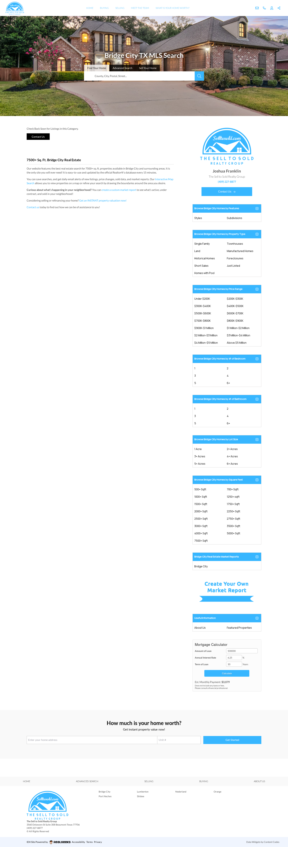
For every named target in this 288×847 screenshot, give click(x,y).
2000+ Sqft (201, 511)
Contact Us (225, 191)
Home (89, 7)
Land (197, 251)
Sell (147, 68)
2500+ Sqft (201, 518)
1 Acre (198, 449)
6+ (228, 383)
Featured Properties (239, 628)
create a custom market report (119, 189)
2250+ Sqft (233, 511)
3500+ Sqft (233, 526)
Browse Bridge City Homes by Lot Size (216, 439)
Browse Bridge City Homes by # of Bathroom (220, 399)
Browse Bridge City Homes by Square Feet (218, 479)
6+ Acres (232, 464)
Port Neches (105, 796)
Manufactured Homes (240, 251)
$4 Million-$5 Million (206, 342)
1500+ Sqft (200, 504)
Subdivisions (234, 218)
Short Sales (201, 266)
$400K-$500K (235, 306)
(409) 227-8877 (227, 181)
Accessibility (78, 841)
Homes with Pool (204, 273)
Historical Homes (204, 258)
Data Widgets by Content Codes (262, 841)
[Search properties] (199, 76)
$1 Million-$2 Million (238, 328)
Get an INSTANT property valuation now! (102, 200)
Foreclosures (235, 258)
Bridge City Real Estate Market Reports (216, 556)
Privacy (98, 841)
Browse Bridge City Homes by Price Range (218, 289)
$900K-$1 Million (204, 328)
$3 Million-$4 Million (238, 335)
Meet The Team (140, 7)
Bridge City (201, 566)
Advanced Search (87, 781)
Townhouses (235, 244)
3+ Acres (199, 456)
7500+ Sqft (201, 540)
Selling (119, 7)
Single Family (202, 244)
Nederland (180, 791)
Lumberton (142, 791)
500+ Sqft (200, 489)
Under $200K (202, 298)
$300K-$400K (202, 306)
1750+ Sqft (233, 504)
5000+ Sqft (233, 533)
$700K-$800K (202, 320)
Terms (89, 841)
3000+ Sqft (201, 526)
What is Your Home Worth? (172, 7)
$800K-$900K (235, 320)
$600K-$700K (235, 313)
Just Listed (233, 266)
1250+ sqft (233, 496)
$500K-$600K (202, 313)
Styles (198, 218)
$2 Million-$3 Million (206, 335)
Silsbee (140, 796)
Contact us (33, 207)
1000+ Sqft (200, 496)
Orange (217, 791)
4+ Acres (232, 456)
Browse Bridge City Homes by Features (216, 208)
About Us (200, 628)
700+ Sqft (232, 489)
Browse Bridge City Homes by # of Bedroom (220, 358)
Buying (104, 7)
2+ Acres (232, 449)
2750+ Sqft (233, 518)
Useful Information (205, 618)
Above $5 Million (236, 342)
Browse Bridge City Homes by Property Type (219, 234)
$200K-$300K (235, 298)
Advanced (122, 68)
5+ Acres (199, 464)
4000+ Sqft (201, 533)
